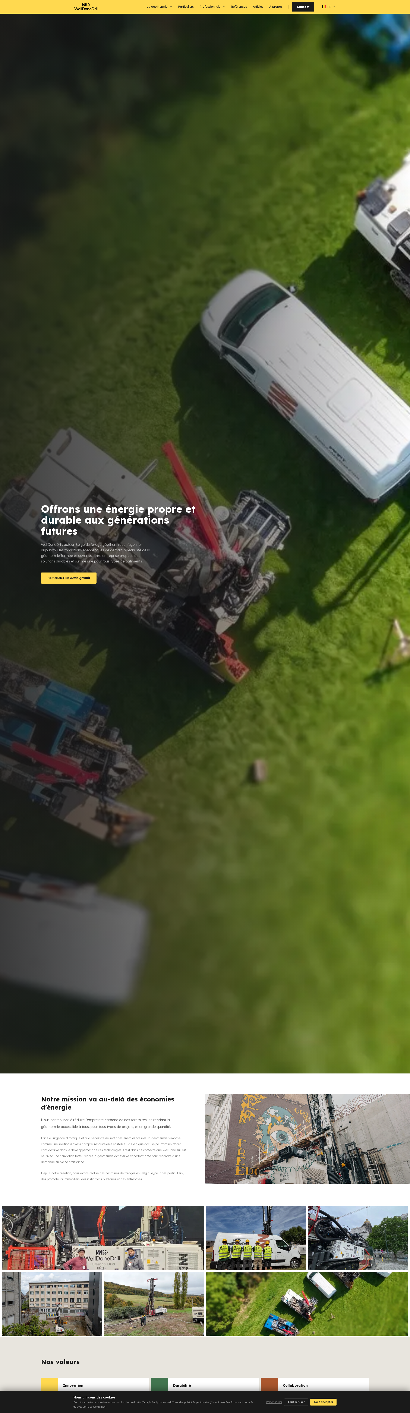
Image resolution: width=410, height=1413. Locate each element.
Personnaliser (274, 1402)
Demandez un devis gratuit (68, 578)
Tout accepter (323, 1402)
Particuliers (186, 7)
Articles (258, 7)
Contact (303, 7)
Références (239, 7)
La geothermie (156, 7)
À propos (276, 7)
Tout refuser (296, 1402)
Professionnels (210, 7)
